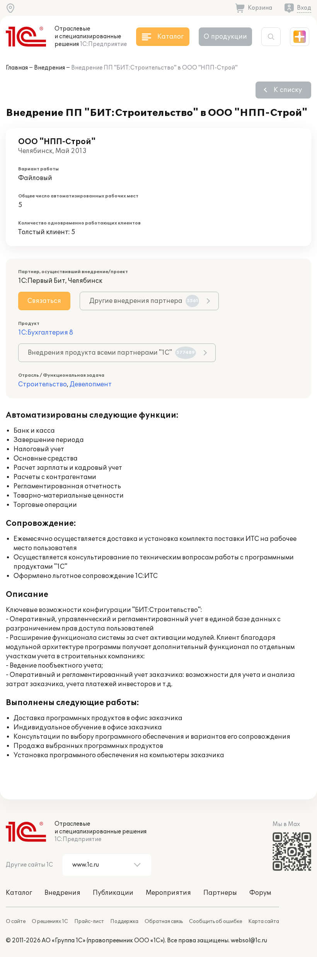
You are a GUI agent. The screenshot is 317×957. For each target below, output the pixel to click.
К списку (288, 90)
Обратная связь (164, 921)
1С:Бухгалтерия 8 (45, 333)
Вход (304, 8)
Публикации (113, 893)
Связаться (44, 301)
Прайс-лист (89, 921)
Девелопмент (91, 384)
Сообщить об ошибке (215, 921)
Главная (17, 68)
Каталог (19, 893)
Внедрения (49, 68)
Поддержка (124, 921)
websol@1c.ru (249, 940)
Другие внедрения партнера (143, 301)
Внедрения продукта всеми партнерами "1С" (111, 353)
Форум (260, 893)
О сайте (16, 921)
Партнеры (220, 893)
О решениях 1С (50, 921)
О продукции (225, 37)
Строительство (42, 384)
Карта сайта (263, 921)
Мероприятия (168, 893)
